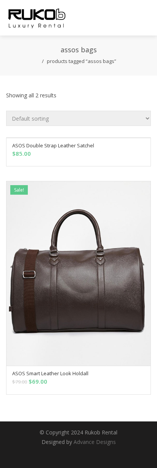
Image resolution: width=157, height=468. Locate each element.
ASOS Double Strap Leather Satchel (53, 145)
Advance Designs (95, 441)
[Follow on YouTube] (101, 454)
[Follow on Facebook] (70, 454)
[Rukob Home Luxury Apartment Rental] (36, 18)
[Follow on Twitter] (55, 454)
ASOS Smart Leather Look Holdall (50, 373)
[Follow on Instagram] (86, 454)
